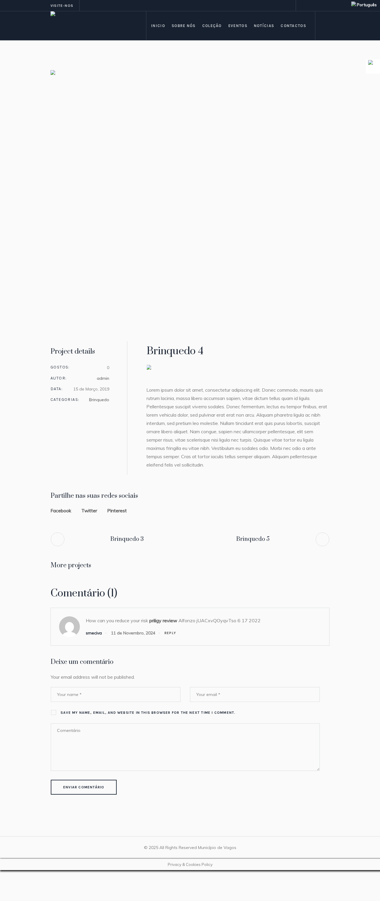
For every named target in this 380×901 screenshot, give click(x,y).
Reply (170, 633)
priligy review (163, 620)
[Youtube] (325, 5)
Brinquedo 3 (127, 539)
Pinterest (117, 510)
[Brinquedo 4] (190, 196)
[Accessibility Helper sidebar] (373, 66)
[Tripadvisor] (318, 5)
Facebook (60, 510)
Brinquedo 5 (253, 539)
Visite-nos (61, 6)
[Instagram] (311, 5)
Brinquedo (99, 399)
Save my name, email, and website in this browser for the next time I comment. (148, 713)
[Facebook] (303, 5)
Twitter (89, 510)
